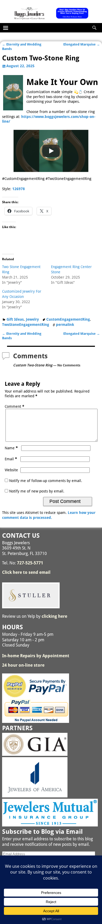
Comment (14, 406)
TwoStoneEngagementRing (25, 324)
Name (11, 448)
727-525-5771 (30, 562)
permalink (65, 324)
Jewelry (32, 319)
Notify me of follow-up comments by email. (45, 481)
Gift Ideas (15, 319)
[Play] (51, 151)
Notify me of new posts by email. (36, 491)
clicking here (54, 616)
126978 (18, 189)
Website (11, 470)
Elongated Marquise (81, 44)
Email (11, 459)
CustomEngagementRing (68, 319)
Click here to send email (26, 572)
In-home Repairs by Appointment (35, 655)
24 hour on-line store (23, 665)
